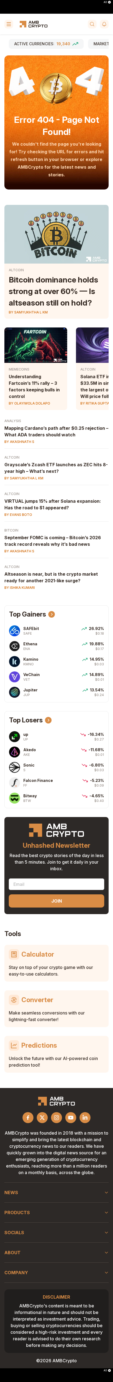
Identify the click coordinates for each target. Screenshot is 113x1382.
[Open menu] (8, 24)
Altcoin (16, 270)
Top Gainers (27, 614)
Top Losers (26, 720)
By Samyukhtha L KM (28, 312)
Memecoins (19, 369)
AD (105, 2)
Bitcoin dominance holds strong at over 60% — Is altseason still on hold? (53, 291)
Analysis (12, 421)
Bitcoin (11, 530)
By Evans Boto (18, 515)
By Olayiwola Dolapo (29, 403)
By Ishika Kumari (19, 588)
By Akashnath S (19, 442)
